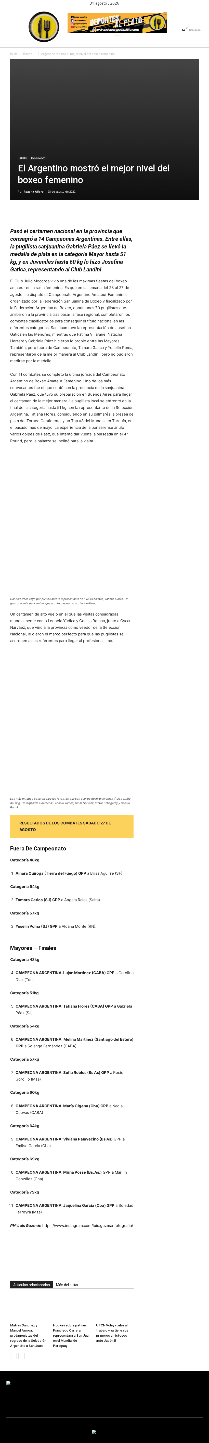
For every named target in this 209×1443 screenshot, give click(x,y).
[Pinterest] (39, 213)
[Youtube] (197, 24)
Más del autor (67, 1285)
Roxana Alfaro (34, 191)
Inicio (14, 54)
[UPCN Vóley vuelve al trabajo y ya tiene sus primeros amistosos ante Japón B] (115, 1308)
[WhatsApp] (50, 213)
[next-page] (21, 1356)
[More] (62, 213)
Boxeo (27, 54)
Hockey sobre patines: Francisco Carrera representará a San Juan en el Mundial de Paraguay (71, 1335)
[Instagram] (186, 24)
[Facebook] (181, 24)
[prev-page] (13, 1356)
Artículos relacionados (31, 1285)
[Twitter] (191, 24)
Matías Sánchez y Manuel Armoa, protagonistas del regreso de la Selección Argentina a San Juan (28, 1335)
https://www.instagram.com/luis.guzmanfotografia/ (87, 1225)
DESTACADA (38, 157)
